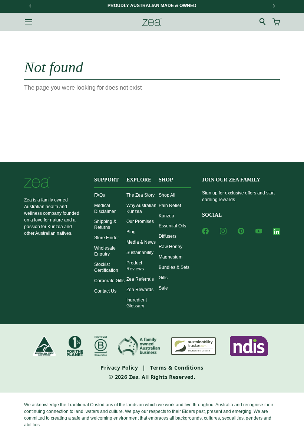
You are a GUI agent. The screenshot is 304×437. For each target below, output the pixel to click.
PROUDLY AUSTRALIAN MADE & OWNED (152, 5)
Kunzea (166, 215)
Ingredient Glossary (136, 302)
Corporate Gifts (109, 280)
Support (106, 180)
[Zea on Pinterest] (241, 231)
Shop (166, 180)
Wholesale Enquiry (105, 251)
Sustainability (139, 252)
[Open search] (263, 22)
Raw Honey (170, 246)
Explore (138, 180)
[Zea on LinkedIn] (276, 233)
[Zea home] (152, 22)
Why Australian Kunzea (141, 208)
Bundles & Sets (174, 267)
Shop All (167, 195)
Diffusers (167, 236)
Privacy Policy (119, 367)
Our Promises (140, 221)
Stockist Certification (106, 267)
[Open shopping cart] (276, 22)
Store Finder (106, 237)
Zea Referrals (140, 279)
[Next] (273, 6)
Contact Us (105, 291)
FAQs (99, 195)
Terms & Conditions (177, 367)
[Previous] (30, 6)
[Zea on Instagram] (223, 231)
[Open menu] (28, 21)
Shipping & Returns (105, 224)
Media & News (141, 242)
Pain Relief (170, 205)
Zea (133, 376)
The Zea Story (140, 195)
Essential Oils (172, 225)
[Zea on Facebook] (205, 231)
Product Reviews (135, 265)
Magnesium (170, 257)
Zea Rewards (139, 289)
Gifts (163, 277)
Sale (163, 288)
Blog (131, 231)
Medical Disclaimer (105, 208)
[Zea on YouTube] (258, 231)
